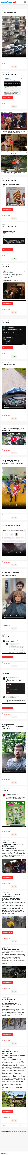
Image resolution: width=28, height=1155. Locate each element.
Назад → (20, 1125)
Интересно (7, 63)
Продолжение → (7, 97)
